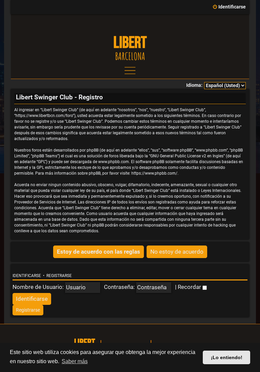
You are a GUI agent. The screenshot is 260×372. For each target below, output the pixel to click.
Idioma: (194, 85)
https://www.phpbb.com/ (154, 173)
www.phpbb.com (113, 161)
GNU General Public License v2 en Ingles (186, 156)
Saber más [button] (75, 361)
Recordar (190, 286)
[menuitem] (229, 7)
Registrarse (59, 275)
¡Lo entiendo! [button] (226, 357)
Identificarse (27, 275)
